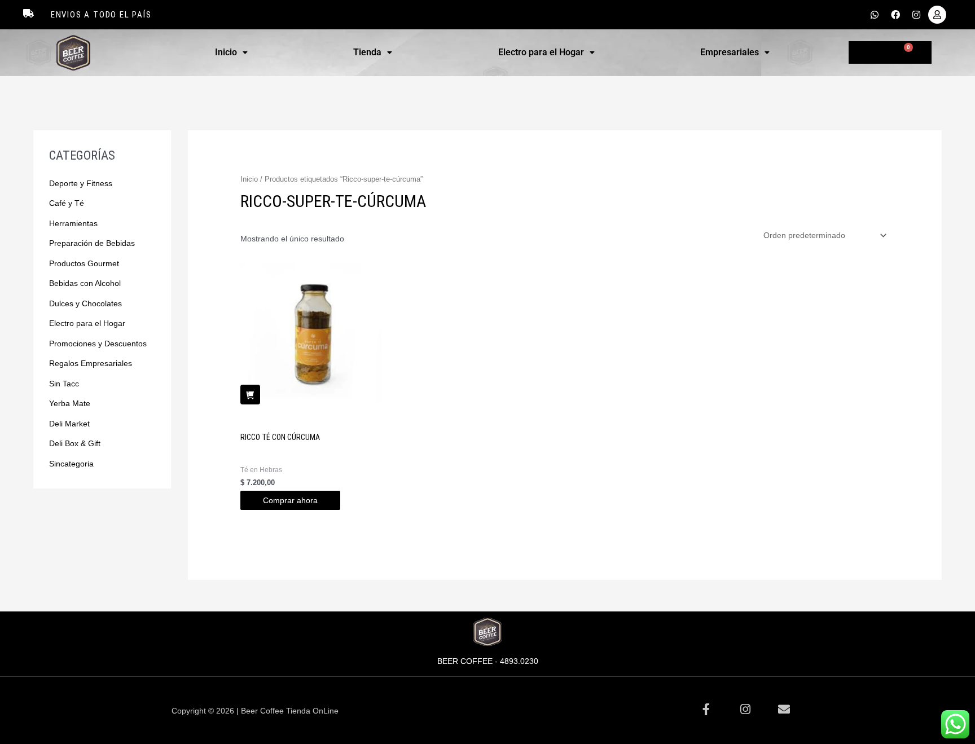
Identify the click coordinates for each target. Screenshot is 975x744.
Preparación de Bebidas (92, 243)
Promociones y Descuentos (98, 343)
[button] (231, 52)
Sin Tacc (64, 383)
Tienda (367, 52)
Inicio (226, 52)
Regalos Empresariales (90, 363)
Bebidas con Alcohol (85, 283)
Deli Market (69, 423)
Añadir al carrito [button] (250, 394)
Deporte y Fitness (80, 183)
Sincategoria (71, 463)
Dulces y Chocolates (85, 303)
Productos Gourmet (84, 263)
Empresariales (729, 52)
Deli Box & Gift (74, 443)
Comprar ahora (290, 500)
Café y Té (66, 203)
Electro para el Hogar (541, 52)
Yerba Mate (69, 403)
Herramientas (73, 223)
